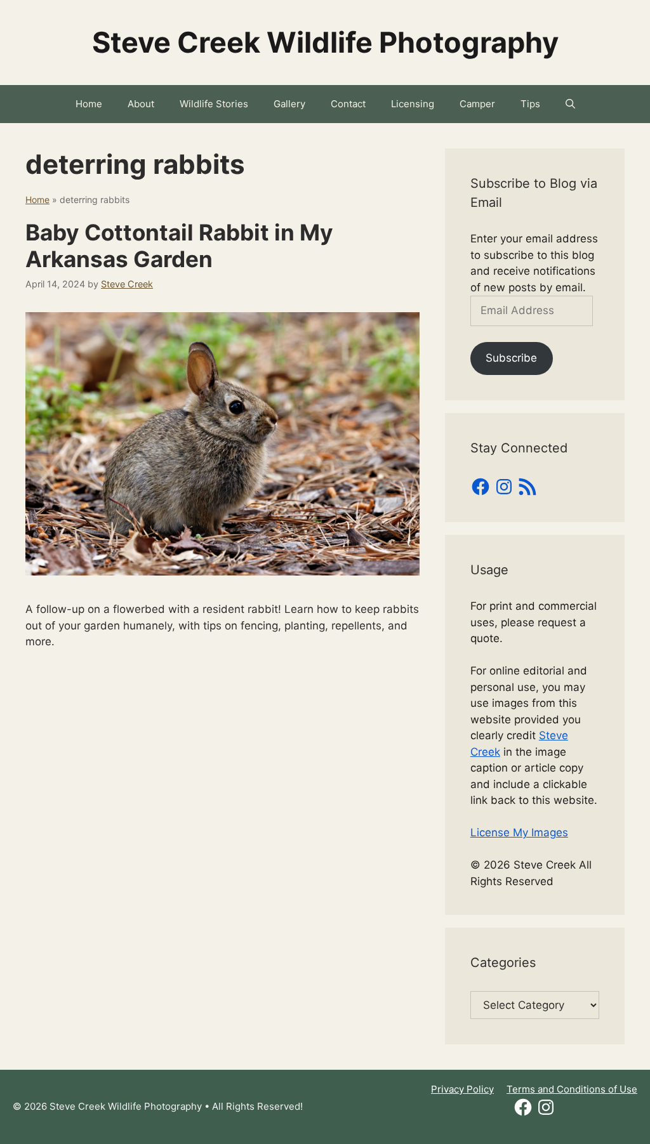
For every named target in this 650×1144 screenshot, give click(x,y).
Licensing (412, 104)
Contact (348, 104)
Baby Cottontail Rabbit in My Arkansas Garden (179, 245)
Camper (477, 104)
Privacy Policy (462, 1089)
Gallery (289, 104)
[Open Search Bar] (570, 104)
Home (89, 104)
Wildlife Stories (214, 104)
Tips (530, 104)
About (141, 104)
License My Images (519, 832)
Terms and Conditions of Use (572, 1089)
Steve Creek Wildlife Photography (325, 42)
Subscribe (511, 358)
